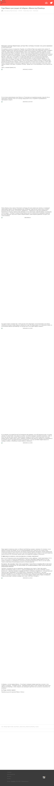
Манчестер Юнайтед (30, 726)
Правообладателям (11, 774)
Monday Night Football (8, 726)
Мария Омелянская (13, 10)
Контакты (9, 776)
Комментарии (35, 10)
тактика (37, 726)
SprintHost (13, 781)
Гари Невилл (16, 726)
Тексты (30, 10)
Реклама (9, 778)
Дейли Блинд (23, 726)
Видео (28, 10)
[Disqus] (27, 750)
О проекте (9, 772)
